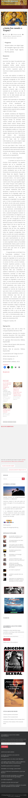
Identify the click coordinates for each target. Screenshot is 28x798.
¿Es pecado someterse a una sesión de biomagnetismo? (15, 536)
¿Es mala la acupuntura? (14, 569)
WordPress (17, 796)
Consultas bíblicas (7, 36)
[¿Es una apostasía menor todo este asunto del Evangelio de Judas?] (8, 392)
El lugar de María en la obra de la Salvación (7, 410)
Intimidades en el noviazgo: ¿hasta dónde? (15, 555)
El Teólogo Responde (6, 795)
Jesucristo (10, 421)
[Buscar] (23, 479)
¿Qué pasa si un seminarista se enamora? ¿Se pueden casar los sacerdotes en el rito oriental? (16, 580)
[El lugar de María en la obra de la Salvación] (7, 405)
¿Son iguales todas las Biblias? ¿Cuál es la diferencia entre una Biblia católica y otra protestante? (17, 546)
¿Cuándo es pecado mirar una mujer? (16, 574)
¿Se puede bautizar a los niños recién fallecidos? (16, 541)
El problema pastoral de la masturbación (15, 550)
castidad (5, 421)
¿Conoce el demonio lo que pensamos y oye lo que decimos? (16, 559)
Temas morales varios (12, 38)
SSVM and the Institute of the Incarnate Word (13, 719)
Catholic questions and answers (10, 714)
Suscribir (6, 639)
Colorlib (24, 795)
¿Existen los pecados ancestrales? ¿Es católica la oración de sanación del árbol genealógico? (16, 565)
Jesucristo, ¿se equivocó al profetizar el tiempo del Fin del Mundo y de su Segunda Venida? (17, 391)
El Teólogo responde (16, 34)
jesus (14, 421)
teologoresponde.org (19, 497)
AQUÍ (20, 508)
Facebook (6, 618)
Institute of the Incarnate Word (10, 717)
